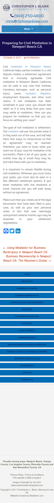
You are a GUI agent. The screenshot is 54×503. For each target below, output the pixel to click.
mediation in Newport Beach (29, 66)
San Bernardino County (25, 467)
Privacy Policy (16, 474)
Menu (27, 28)
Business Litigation (27, 288)
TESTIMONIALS (27, 366)
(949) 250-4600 (29, 16)
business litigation (38, 93)
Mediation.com (37, 495)
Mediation (27, 309)
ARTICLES (27, 373)
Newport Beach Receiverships (27, 302)
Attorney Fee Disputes (27, 316)
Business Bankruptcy (27, 295)
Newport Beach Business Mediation (27, 345)
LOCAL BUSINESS (27, 330)
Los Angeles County (19, 464)
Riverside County (40, 464)
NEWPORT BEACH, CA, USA (27, 359)
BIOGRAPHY (27, 281)
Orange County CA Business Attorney (27, 352)
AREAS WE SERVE (27, 338)
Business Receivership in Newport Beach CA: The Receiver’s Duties (27, 258)
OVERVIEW (27, 323)
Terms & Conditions (34, 474)
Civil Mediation (33, 57)
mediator (13, 131)
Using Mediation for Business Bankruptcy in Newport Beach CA (25, 249)
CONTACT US (27, 380)
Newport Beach (34, 461)
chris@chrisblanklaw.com (27, 21)
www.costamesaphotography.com (27, 485)
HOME (27, 274)
